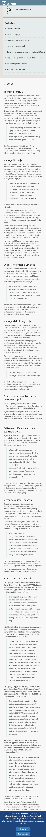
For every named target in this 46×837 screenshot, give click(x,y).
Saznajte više (23, 834)
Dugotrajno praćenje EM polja (18, 40)
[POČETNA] (9, 3)
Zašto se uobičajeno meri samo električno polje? (24, 58)
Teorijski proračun (13, 29)
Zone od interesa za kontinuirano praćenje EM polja (26, 52)
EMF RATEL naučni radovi (16, 69)
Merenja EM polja (13, 34)
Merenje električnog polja (16, 46)
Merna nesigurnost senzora (17, 64)
